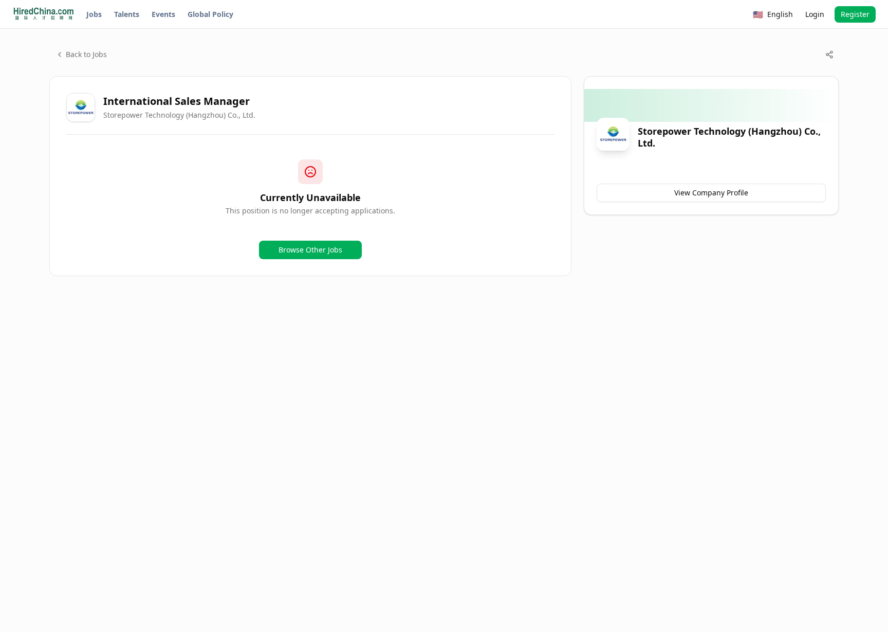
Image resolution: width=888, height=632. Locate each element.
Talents (126, 14)
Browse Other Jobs (310, 250)
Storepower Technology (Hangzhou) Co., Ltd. (179, 115)
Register (855, 14)
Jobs (94, 14)
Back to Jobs (86, 54)
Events (163, 14)
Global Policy (210, 14)
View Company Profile (711, 192)
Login (814, 14)
